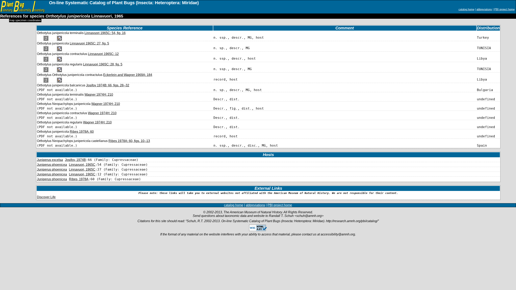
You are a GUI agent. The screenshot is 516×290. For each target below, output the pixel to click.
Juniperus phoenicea (52, 164)
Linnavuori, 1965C (82, 164)
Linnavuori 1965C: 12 (103, 54)
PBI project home (504, 9)
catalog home (466, 9)
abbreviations (484, 9)
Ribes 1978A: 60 (82, 131)
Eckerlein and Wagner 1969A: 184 (127, 75)
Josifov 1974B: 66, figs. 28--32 (107, 85)
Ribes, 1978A (78, 179)
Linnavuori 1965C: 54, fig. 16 (105, 33)
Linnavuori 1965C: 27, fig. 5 (89, 43)
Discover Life (46, 197)
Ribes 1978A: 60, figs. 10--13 (129, 141)
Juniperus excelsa (50, 160)
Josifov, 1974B (75, 160)
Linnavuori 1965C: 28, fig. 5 (102, 64)
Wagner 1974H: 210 (98, 94)
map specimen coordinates (25, 20)
